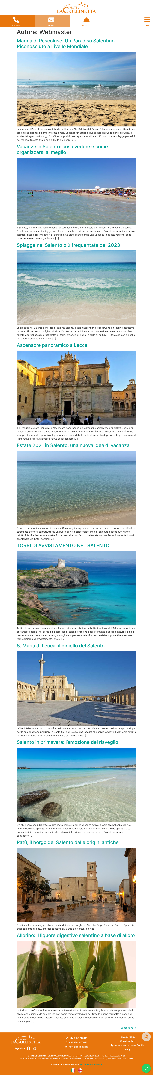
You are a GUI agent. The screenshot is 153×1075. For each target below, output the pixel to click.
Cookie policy (127, 1040)
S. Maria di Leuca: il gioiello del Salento (61, 646)
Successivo (128, 1027)
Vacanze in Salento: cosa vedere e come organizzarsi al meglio (62, 149)
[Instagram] (34, 1048)
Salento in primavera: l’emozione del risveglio (67, 742)
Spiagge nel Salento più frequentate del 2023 (68, 245)
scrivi (51, 25)
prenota (86, 25)
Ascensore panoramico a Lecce (52, 345)
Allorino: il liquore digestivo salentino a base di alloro (76, 935)
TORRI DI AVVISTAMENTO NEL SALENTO (63, 545)
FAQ (127, 1049)
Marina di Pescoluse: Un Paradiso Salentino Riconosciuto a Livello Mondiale (66, 43)
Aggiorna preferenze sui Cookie (127, 1045)
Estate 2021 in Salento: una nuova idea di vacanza (73, 445)
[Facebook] (28, 1048)
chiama (16, 25)
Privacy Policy (127, 1036)
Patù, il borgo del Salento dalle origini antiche (68, 842)
